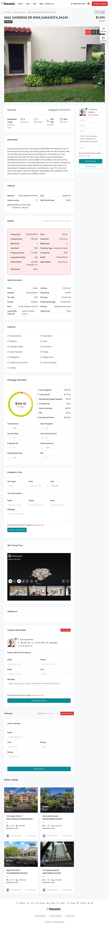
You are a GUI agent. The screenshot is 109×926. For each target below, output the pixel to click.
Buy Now (103, 31)
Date (31, 481)
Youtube (72, 903)
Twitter (31, 903)
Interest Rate (12, 433)
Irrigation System (16, 346)
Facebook (21, 903)
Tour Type (11, 481)
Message (11, 509)
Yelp (91, 903)
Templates (103, 41)
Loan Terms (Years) (48, 433)
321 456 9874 (40, 643)
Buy (27, 4)
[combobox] (17, 486)
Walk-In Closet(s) (50, 362)
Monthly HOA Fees (14, 453)
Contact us (49, 4)
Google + (62, 903)
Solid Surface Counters (19, 362)
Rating (43, 742)
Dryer (45, 341)
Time (52, 481)
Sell (34, 4)
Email (52, 500)
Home (20, 4)
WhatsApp (53, 643)
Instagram (42, 903)
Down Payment (46, 424)
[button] (96, 12)
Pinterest (83, 903)
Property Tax (12, 443)
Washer (13, 368)
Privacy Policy (69, 916)
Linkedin (52, 903)
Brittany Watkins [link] (16, 835)
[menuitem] (78, 4)
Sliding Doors (48, 357)
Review (10, 752)
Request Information (39, 701)
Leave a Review (67, 713)
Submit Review (39, 769)
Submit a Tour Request (17, 530)
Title (9, 742)
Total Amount (12, 424)
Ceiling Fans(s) (15, 336)
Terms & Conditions (55, 916)
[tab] (88, 32)
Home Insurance (47, 443)
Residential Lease (19, 12)
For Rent (8, 21)
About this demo (40, 916)
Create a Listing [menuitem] (99, 4)
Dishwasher (47, 336)
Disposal (13, 341)
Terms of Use (39, 525)
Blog (41, 4)
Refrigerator (15, 357)
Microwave (47, 346)
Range (45, 352)
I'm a (42, 669)
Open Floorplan (16, 352)
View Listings (66, 630)
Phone (31, 500)
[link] (21, 800)
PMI (41, 453)
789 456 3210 (26, 643)
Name (9, 500)
